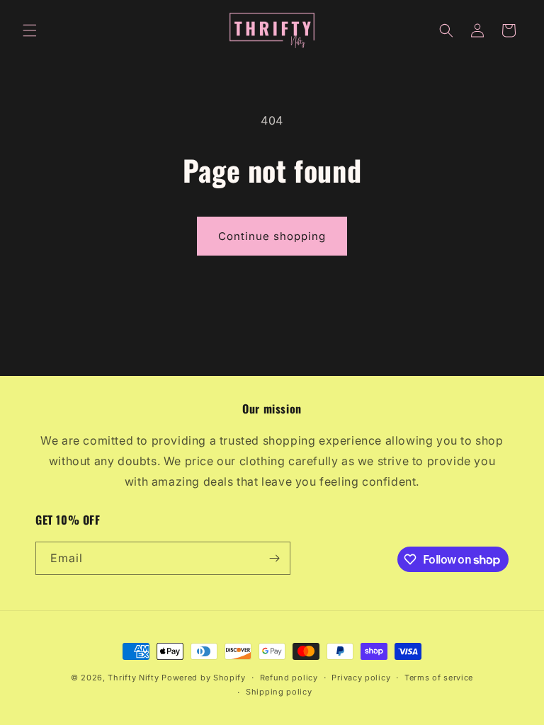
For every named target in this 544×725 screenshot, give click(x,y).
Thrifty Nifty (133, 678)
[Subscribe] (274, 558)
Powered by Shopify (204, 678)
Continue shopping (272, 236)
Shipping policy (279, 692)
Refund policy (289, 678)
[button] (29, 30)
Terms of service (438, 678)
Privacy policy (361, 678)
